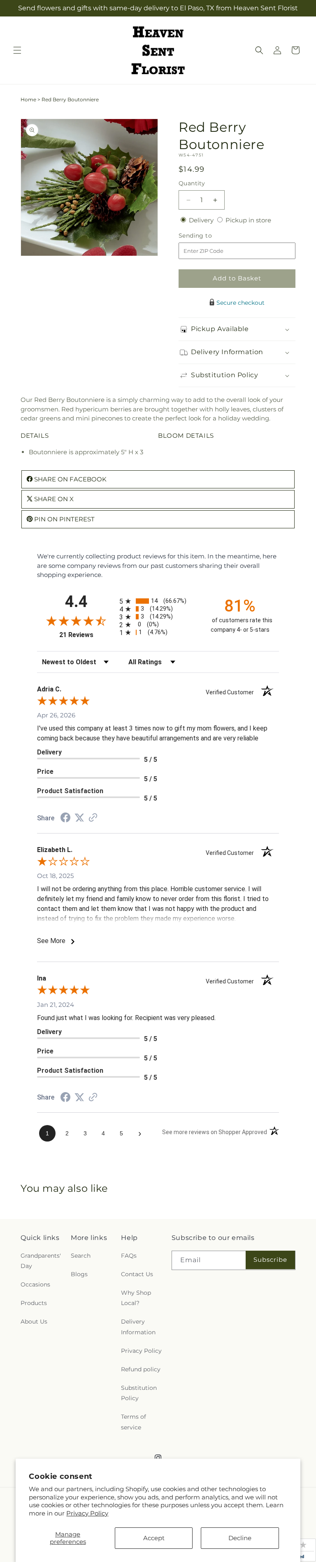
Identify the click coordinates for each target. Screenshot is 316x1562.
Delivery (202, 220)
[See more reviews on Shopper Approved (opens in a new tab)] (93, 818)
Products (34, 1303)
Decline (239, 1538)
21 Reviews (87, 635)
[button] (17, 50)
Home (28, 99)
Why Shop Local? (136, 1298)
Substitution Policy (139, 1393)
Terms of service (133, 1422)
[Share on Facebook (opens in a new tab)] (65, 818)
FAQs (129, 1255)
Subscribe (270, 1259)
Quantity (192, 183)
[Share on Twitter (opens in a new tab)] (79, 818)
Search (81, 1255)
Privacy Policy (87, 1513)
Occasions (35, 1284)
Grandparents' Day (41, 1261)
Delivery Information (138, 1327)
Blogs (79, 1274)
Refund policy (140, 1369)
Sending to (208, 235)
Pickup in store (248, 220)
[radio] (158, 601)
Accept (154, 1538)
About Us (34, 1321)
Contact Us (137, 1274)
